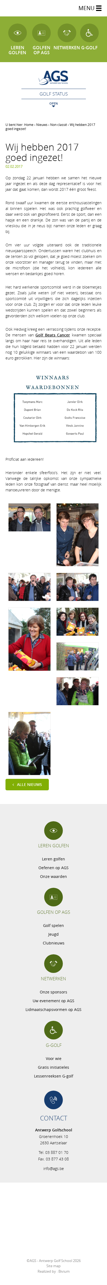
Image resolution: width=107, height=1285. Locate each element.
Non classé (58, 124)
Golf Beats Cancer (52, 335)
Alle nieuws (29, 784)
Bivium (64, 1271)
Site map (53, 1265)
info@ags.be (53, 1168)
